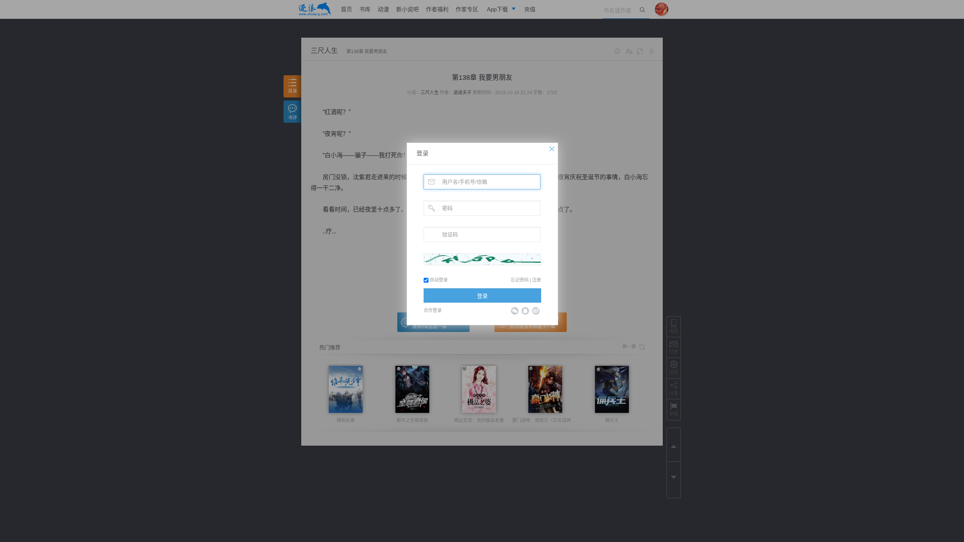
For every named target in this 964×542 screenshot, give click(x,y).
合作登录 (433, 310)
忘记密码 (520, 280)
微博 (536, 311)
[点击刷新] (482, 259)
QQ (525, 311)
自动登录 (438, 280)
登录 (422, 153)
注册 (536, 280)
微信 (515, 311)
